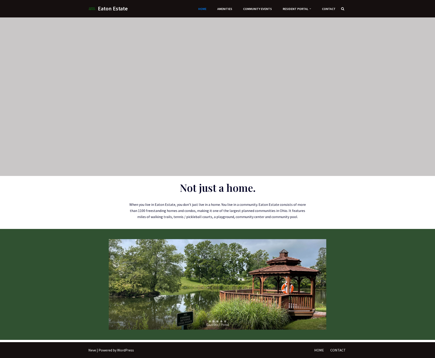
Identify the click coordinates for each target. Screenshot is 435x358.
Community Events (257, 9)
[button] (310, 9)
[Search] (342, 8)
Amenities (224, 9)
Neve (92, 350)
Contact (329, 9)
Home (202, 9)
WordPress (125, 350)
